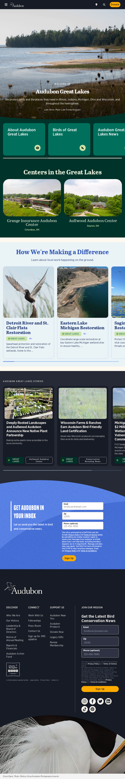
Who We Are (13, 615)
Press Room (34, 625)
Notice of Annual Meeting (14, 639)
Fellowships (34, 620)
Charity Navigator (13, 669)
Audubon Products (55, 625)
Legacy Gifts (56, 637)
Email (66, 504)
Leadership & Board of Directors (13, 628)
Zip (65, 514)
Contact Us (34, 631)
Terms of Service (90, 535)
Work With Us (35, 615)
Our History (12, 620)
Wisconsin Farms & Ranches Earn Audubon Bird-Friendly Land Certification (82, 426)
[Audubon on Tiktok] (84, 709)
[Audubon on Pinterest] (92, 709)
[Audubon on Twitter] (100, 701)
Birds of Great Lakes (65, 131)
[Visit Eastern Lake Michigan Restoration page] (82, 313)
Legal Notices (34, 680)
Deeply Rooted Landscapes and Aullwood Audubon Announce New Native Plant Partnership (28, 426)
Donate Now (57, 632)
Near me (96, 4)
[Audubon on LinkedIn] (108, 701)
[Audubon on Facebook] (92, 701)
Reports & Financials (11, 647)
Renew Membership (56, 644)
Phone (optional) (71, 523)
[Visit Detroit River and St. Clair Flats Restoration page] (28, 313)
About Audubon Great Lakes (22, 131)
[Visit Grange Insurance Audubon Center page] (32, 206)
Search (104, 4)
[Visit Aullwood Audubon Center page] (93, 206)
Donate (115, 4)
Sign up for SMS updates (37, 638)
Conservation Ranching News (93, 460)
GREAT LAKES (18, 339)
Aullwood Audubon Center (39, 460)
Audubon (16, 4)
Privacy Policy (71, 551)
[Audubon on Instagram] (84, 701)
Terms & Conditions (89, 551)
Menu (6, 5)
